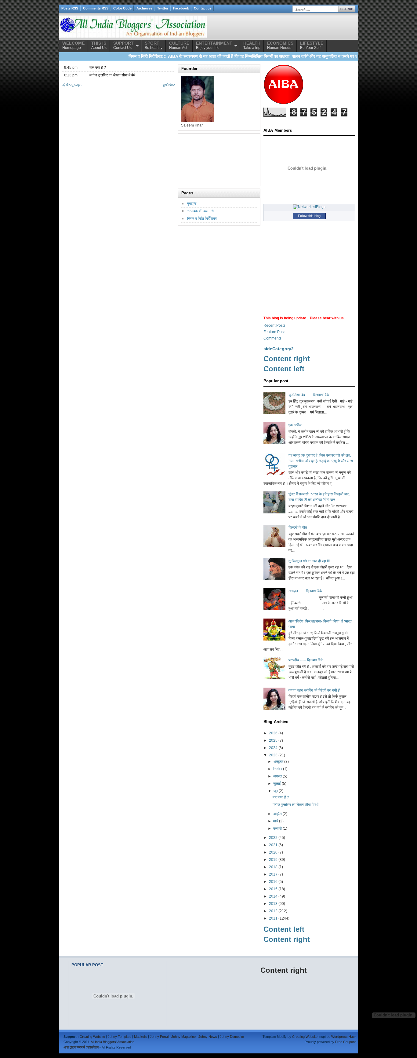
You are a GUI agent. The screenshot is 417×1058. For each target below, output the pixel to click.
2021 (273, 845)
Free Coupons (346, 1042)
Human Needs (280, 45)
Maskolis (140, 1036)
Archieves (144, 8)
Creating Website (92, 1036)
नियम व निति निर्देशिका (202, 218)
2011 (273, 918)
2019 (273, 860)
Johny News (207, 1036)
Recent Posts (274, 325)
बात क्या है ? (97, 67)
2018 (273, 867)
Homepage (73, 45)
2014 (273, 896)
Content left (283, 369)
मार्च (275, 821)
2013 (273, 904)
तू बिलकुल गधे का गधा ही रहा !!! (309, 561)
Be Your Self (311, 45)
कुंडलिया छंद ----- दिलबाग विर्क (308, 395)
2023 (273, 755)
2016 (273, 882)
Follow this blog (309, 216)
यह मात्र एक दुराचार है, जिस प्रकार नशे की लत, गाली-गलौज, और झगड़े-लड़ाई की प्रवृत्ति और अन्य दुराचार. (320, 460)
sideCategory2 (278, 348)
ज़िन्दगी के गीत (297, 527)
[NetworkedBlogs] (309, 207)
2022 (273, 838)
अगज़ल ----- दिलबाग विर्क (305, 591)
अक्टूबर (278, 761)
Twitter (162, 8)
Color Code (122, 8)
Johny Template (119, 1036)
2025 (273, 740)
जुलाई (277, 783)
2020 (273, 852)
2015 (273, 889)
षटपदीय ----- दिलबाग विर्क (305, 660)
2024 (273, 748)
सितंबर (277, 769)
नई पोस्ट (67, 85)
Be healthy (153, 45)
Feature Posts (274, 332)
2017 (273, 874)
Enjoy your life (214, 45)
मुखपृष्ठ (191, 203)
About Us (99, 45)
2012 (273, 911)
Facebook (181, 8)
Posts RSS (69, 8)
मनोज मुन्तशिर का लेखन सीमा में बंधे (112, 75)
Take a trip (251, 45)
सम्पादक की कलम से (200, 211)
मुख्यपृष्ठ (77, 85)
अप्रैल (277, 814)
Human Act (179, 45)
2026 (273, 733)
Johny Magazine (183, 1036)
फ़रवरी (277, 828)
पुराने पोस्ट (169, 85)
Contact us (203, 8)
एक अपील (295, 425)
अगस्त (277, 776)
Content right (286, 359)
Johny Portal (159, 1036)
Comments (272, 338)
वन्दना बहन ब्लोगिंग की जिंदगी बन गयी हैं (314, 690)
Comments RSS (95, 8)
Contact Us (123, 45)
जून (275, 791)
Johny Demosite (232, 1036)
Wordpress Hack (344, 1036)
